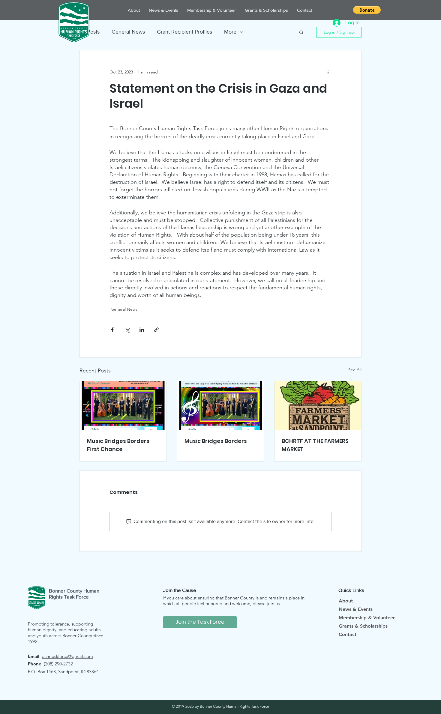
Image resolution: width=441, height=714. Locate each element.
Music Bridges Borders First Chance (118, 445)
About (346, 601)
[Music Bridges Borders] (220, 405)
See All (355, 369)
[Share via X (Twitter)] (127, 330)
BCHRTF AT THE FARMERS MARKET (315, 445)
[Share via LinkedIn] (142, 330)
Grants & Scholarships (363, 626)
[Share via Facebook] (112, 330)
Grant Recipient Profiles (184, 32)
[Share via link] (156, 330)
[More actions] (328, 72)
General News (128, 32)
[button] (367, 10)
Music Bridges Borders (215, 441)
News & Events (356, 609)
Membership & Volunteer (367, 617)
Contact (347, 634)
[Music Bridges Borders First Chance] (123, 405)
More (230, 32)
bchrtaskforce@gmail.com (67, 656)
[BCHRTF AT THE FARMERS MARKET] (317, 405)
